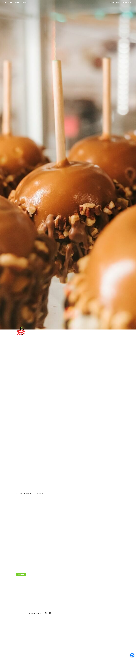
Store (4, 2)
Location (16, 2)
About (10, 2)
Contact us (24, 2)
